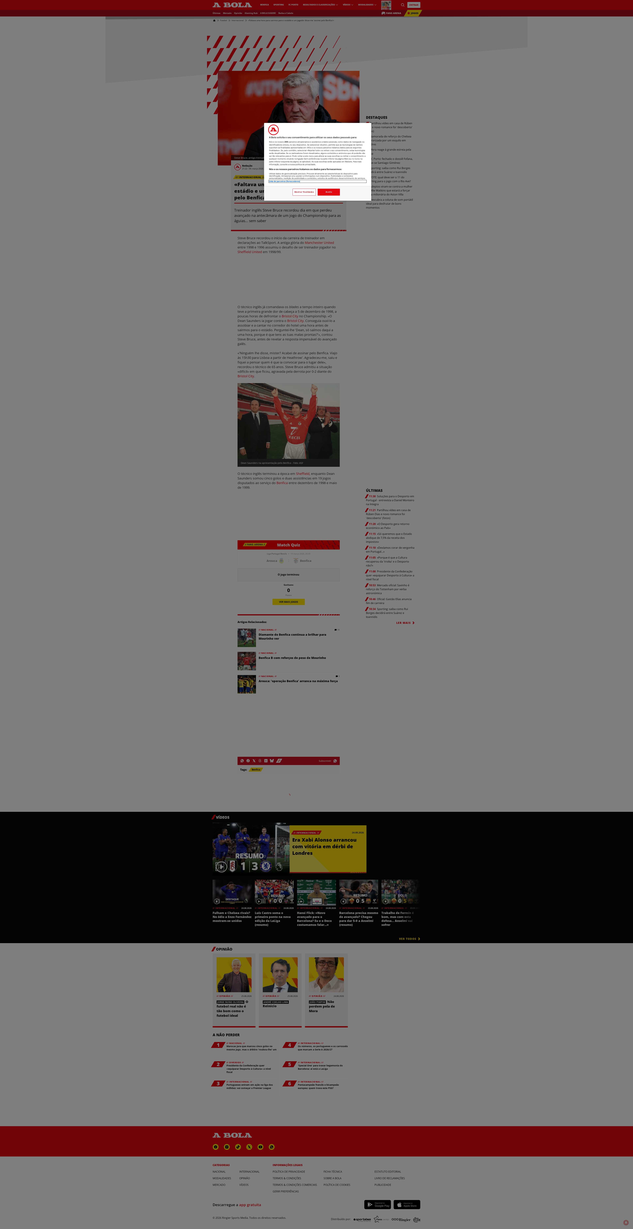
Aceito (329, 192)
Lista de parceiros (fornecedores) (284, 181)
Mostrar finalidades (304, 192)
